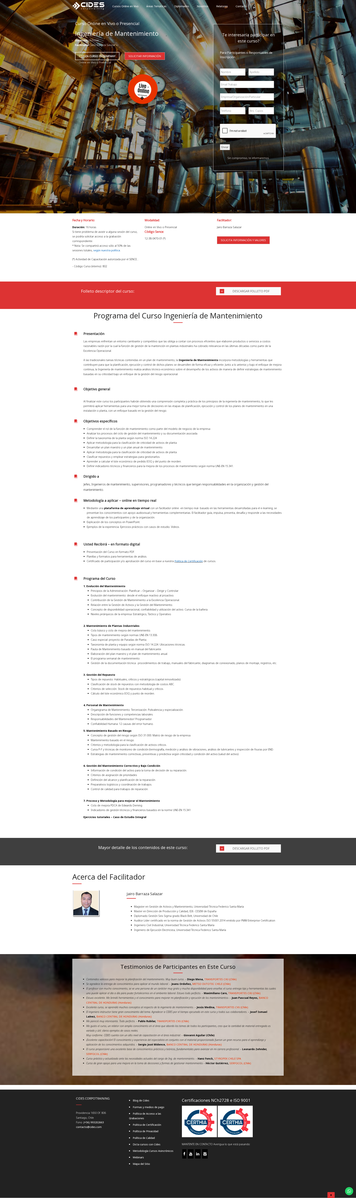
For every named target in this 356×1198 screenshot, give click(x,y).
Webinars (138, 1157)
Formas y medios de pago (148, 1107)
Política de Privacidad (145, 1131)
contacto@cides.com (89, 1127)
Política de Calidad (144, 1138)
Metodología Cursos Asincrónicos (153, 1151)
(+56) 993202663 (93, 1122)
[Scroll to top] (331, 1195)
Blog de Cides (141, 1100)
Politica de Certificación (188, 561)
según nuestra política (106, 250)
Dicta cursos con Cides (146, 1144)
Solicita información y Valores (243, 240)
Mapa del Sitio (141, 1164)
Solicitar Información (144, 56)
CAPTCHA (226, 119)
